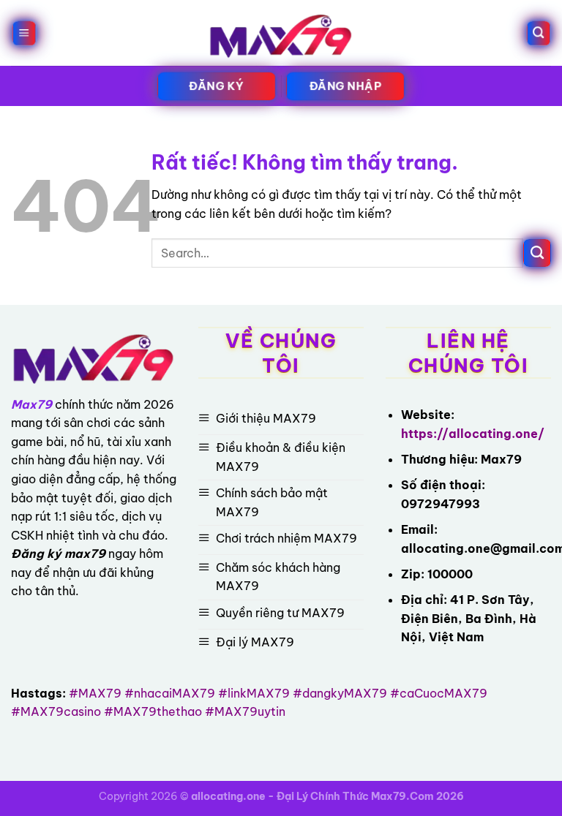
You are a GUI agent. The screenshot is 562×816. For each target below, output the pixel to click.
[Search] (538, 33)
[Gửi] (537, 253)
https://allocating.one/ (472, 433)
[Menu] (24, 33)
